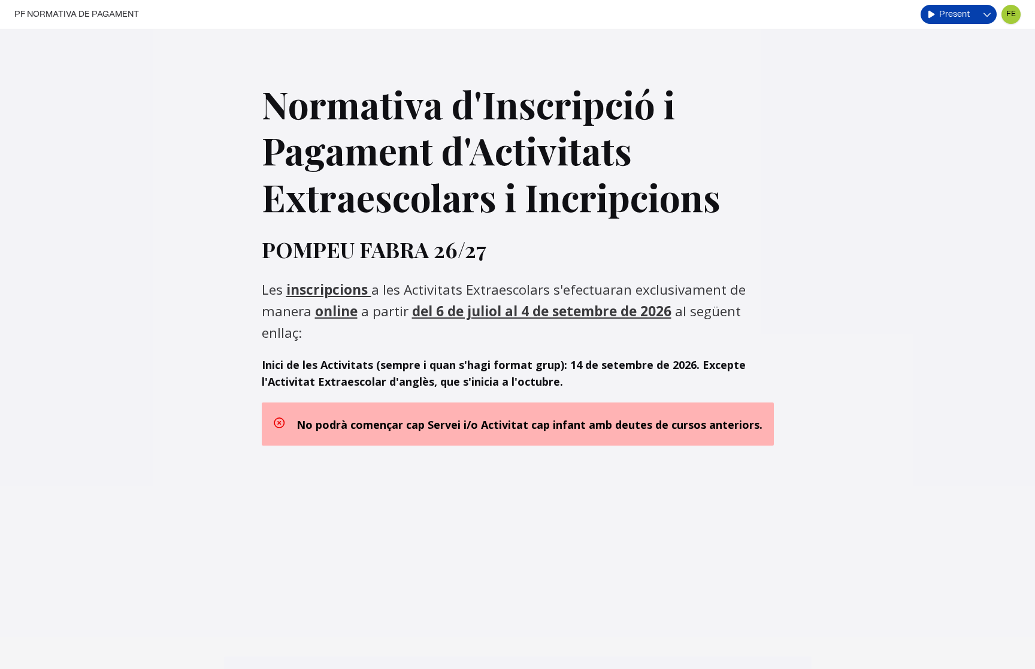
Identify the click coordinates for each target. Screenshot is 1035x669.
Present (954, 14)
